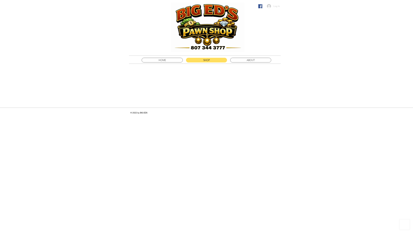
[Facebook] (260, 6)
